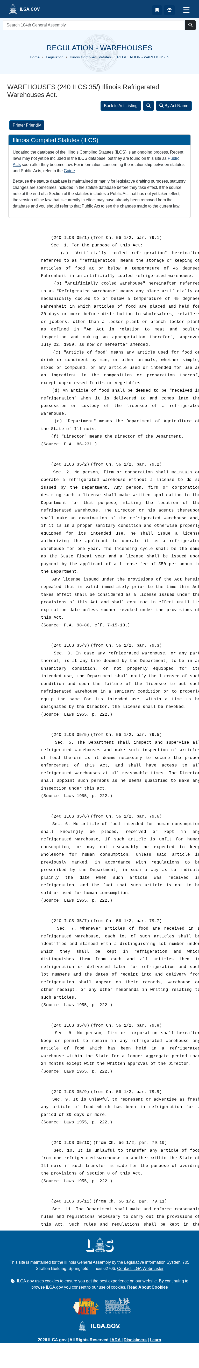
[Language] (169, 10)
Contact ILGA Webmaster (140, 1268)
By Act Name (176, 105)
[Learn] (157, 10)
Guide (69, 171)
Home (35, 57)
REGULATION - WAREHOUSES (143, 57)
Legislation (54, 57)
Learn (155, 1340)
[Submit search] (190, 25)
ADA (116, 1340)
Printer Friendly (27, 125)
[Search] (148, 106)
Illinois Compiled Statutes (90, 57)
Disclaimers (135, 1340)
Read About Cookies (147, 1287)
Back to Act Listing (121, 105)
